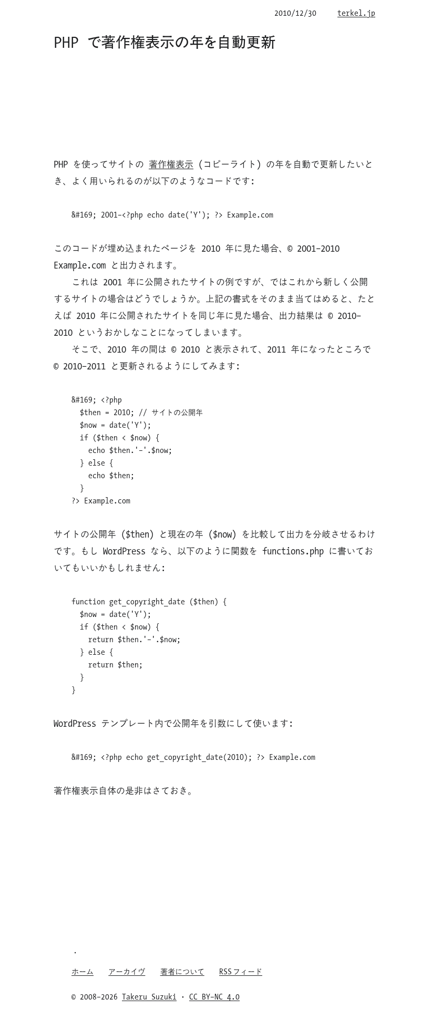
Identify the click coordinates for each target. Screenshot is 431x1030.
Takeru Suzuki (149, 996)
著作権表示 (171, 164)
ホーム (82, 971)
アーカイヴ (126, 971)
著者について (182, 971)
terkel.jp (356, 12)
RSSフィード (240, 971)
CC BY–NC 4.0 (214, 996)
